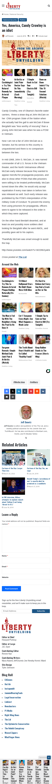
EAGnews (8, 679)
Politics (22, 20)
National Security (16, 14)
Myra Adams (7, 661)
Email (5, 567)
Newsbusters (10, 706)
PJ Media (8, 710)
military (34, 382)
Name (5, 556)
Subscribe (41, 611)
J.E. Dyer (6, 647)
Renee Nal (7, 654)
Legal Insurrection (13, 697)
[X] (12, 391)
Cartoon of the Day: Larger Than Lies (12, 469)
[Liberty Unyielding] (13, 5)
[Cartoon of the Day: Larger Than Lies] (13, 457)
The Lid (22, 257)
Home (6, 14)
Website (5, 577)
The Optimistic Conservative (17, 723)
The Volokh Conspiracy (14, 728)
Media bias (20, 382)
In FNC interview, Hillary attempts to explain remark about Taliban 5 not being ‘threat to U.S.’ (12, 501)
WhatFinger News (12, 737)
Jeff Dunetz (9, 36)
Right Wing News (12, 715)
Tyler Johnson (8, 668)
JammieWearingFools (14, 693)
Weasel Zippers (11, 732)
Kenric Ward (40, 661)
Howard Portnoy (9, 640)
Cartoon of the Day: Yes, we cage (37, 469)
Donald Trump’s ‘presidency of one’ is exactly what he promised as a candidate (38, 481)
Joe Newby (29, 661)
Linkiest (8, 701)
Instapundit (10, 688)
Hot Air (8, 684)
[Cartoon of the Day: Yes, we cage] (38, 457)
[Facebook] (6, 391)
